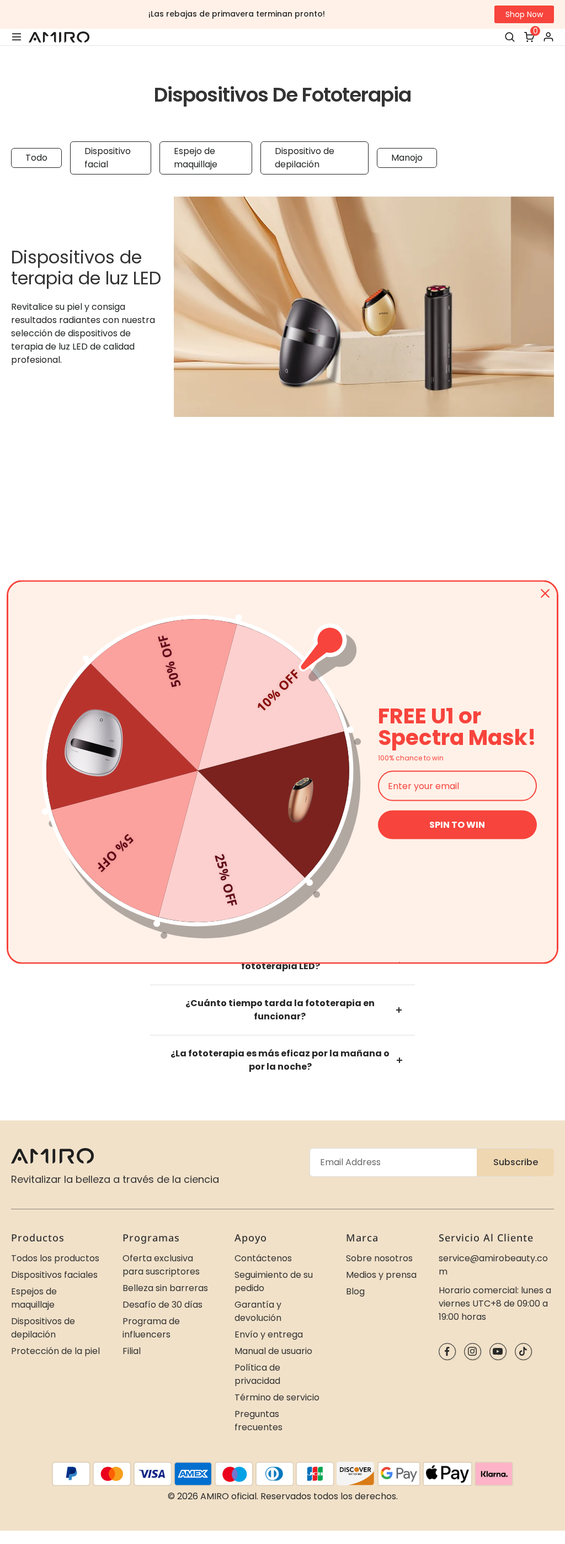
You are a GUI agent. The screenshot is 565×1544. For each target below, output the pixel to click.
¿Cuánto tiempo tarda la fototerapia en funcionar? (280, 1010)
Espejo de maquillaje (195, 158)
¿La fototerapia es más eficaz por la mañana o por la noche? (280, 1060)
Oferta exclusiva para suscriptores (161, 1265)
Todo (36, 157)
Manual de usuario (273, 1351)
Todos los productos (55, 1258)
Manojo (407, 157)
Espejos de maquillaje (34, 1298)
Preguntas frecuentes (258, 1421)
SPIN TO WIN (457, 824)
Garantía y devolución (257, 1311)
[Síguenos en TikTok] (523, 1351)
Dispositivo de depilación (304, 158)
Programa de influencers (151, 1328)
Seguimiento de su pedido (273, 1281)
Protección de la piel (55, 1351)
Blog (355, 1291)
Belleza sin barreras (165, 1288)
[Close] (545, 593)
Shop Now (524, 14)
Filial (131, 1351)
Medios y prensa (381, 1274)
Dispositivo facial (107, 158)
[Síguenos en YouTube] (498, 1351)
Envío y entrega (268, 1334)
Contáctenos (263, 1258)
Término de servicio (276, 1397)
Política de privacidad (257, 1374)
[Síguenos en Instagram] (472, 1351)
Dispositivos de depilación (43, 1328)
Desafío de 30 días (162, 1304)
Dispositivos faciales (54, 1274)
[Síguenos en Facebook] (447, 1351)
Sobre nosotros (379, 1258)
